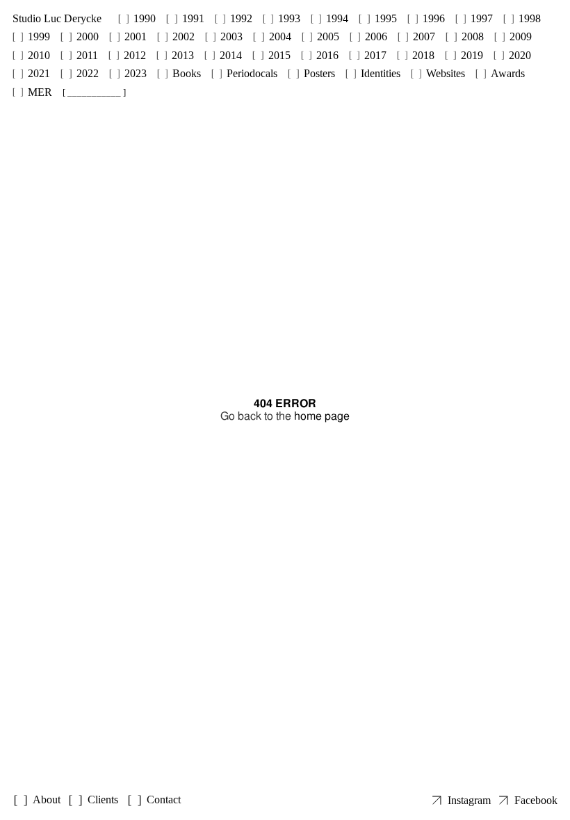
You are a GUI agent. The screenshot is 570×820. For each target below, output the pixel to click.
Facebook (535, 800)
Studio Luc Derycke (57, 18)
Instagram (469, 800)
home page (322, 416)
